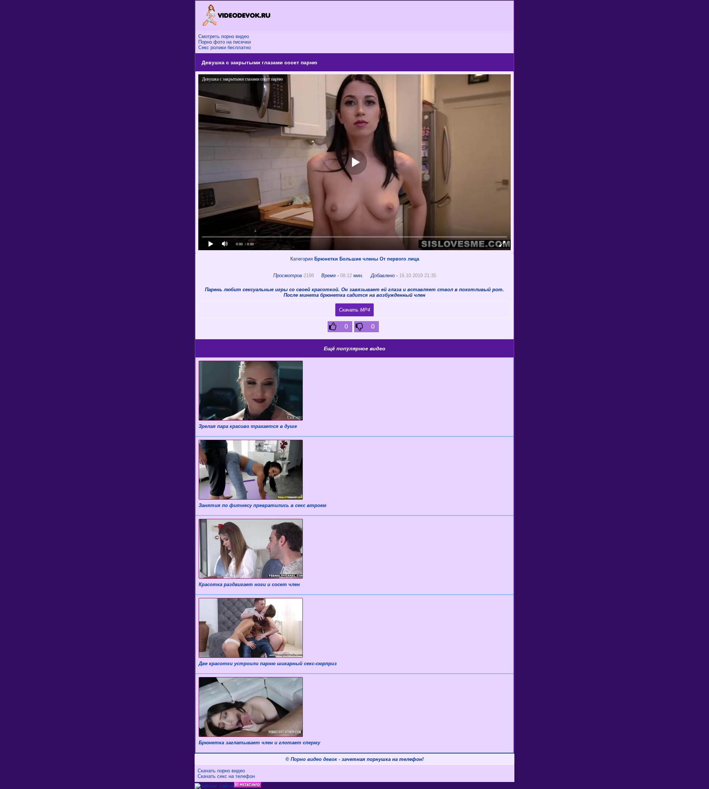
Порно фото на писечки (224, 42)
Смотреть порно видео (223, 36)
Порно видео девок (314, 759)
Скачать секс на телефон (226, 776)
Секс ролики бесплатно (224, 47)
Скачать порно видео (221, 770)
